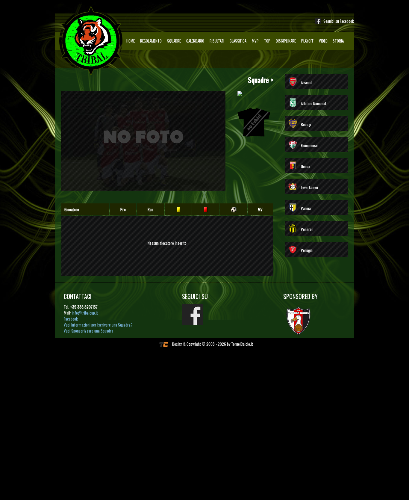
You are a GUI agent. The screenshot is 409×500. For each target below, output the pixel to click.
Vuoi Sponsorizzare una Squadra (88, 331)
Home (130, 41)
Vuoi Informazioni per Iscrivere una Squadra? (98, 325)
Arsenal (306, 82)
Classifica (238, 41)
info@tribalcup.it (85, 313)
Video (323, 41)
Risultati (217, 41)
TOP (267, 41)
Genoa (305, 166)
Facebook (71, 319)
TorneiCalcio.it (242, 344)
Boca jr (306, 124)
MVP (255, 41)
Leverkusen (309, 187)
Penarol (307, 229)
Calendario (195, 41)
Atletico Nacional (313, 103)
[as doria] (301, 320)
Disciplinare (286, 41)
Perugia (307, 250)
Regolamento (151, 41)
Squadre (174, 41)
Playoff (307, 41)
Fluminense (309, 145)
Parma (306, 208)
